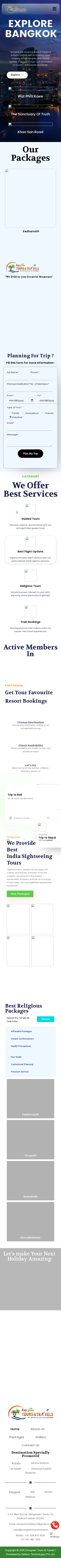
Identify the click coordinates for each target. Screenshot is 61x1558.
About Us (37, 1429)
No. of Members (39, 384)
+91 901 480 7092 (30, 1539)
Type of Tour (14, 407)
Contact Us (30, 1445)
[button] (54, 9)
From (10, 395)
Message (12, 434)
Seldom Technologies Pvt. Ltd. (38, 1554)
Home (15, 1429)
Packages (16, 1437)
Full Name (13, 372)
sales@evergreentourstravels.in (30, 1529)
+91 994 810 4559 (35, 1535)
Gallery (40, 1437)
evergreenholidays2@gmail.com (34, 1524)
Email (10, 423)
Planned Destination (18, 384)
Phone (34, 372)
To (39, 395)
